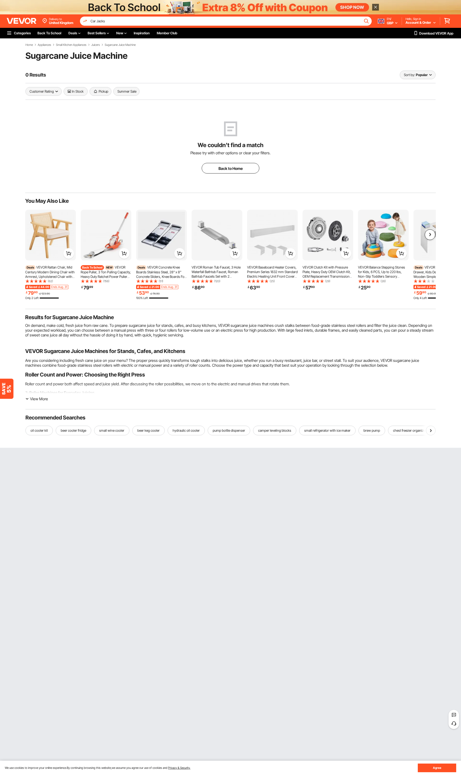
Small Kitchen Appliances (71, 45)
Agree (437, 768)
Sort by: (409, 75)
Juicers (95, 45)
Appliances (44, 45)
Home (29, 45)
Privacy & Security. (179, 768)
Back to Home (230, 168)
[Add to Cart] (68, 253)
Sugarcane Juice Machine (120, 45)
